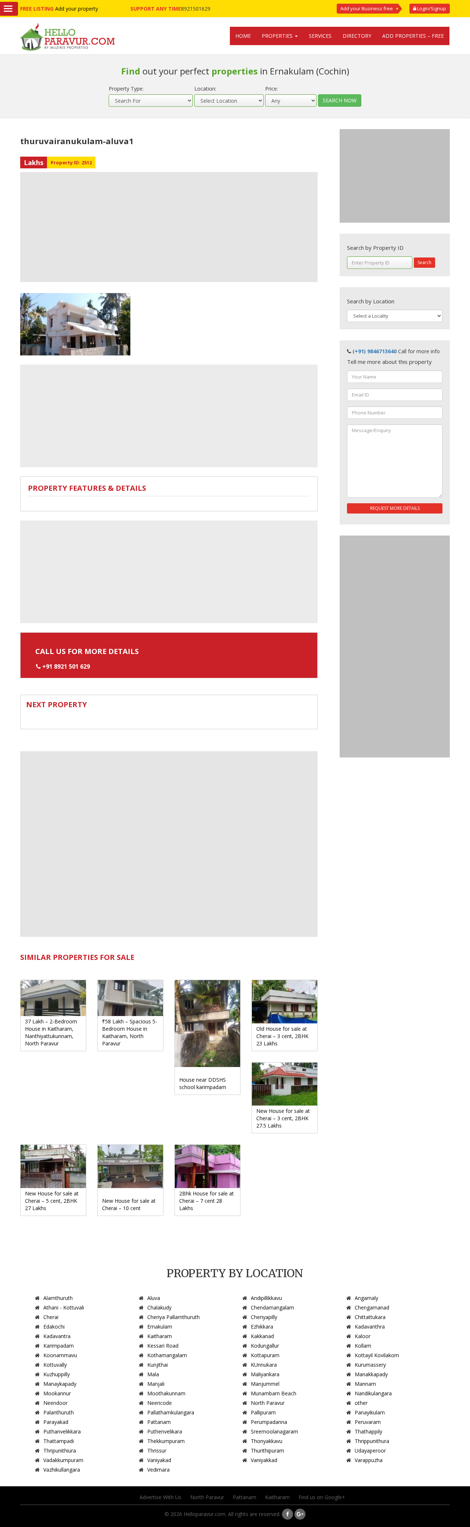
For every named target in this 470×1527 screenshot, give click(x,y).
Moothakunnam (166, 1393)
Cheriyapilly (264, 1317)
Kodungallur (265, 1345)
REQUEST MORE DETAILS (395, 508)
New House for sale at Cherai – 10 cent (129, 1204)
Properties (278, 35)
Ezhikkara (262, 1326)
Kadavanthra (370, 1326)
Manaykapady (59, 1383)
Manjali (155, 1383)
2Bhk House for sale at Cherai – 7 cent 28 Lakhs (206, 1201)
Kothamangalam (167, 1355)
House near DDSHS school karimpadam (202, 1083)
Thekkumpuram (166, 1441)
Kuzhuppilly (56, 1374)
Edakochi (54, 1326)
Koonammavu (60, 1355)
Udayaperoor (370, 1450)
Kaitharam (159, 1336)
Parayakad (55, 1421)
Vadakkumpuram (63, 1460)
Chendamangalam (272, 1307)
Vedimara (158, 1469)
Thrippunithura (372, 1441)
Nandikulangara (373, 1393)
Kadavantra (56, 1336)
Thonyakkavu (266, 1441)
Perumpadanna (269, 1421)
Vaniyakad (159, 1460)
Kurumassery (370, 1364)
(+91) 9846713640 (374, 351)
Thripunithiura (59, 1450)
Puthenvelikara (164, 1431)
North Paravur (268, 1402)
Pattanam (159, 1421)
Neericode (159, 1402)
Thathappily (368, 1431)
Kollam (363, 1345)
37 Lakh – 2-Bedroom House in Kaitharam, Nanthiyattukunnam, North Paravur (51, 1032)
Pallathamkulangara (170, 1412)
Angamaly (366, 1297)
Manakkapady (371, 1374)
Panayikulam (370, 1412)
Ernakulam (159, 1326)
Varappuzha (369, 1460)
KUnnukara (264, 1364)
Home (243, 35)
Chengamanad (372, 1307)
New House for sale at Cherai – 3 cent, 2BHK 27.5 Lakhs (283, 1118)
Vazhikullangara (61, 1469)
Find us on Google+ (322, 1497)
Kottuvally (55, 1364)
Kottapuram (265, 1355)
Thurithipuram (267, 1450)
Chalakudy (159, 1307)
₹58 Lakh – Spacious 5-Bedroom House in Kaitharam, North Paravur (129, 1032)
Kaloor (362, 1336)
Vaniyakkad (264, 1460)
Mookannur (57, 1393)
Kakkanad (262, 1336)
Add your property (76, 8)
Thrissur (156, 1450)
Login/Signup (431, 8)
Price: (271, 88)
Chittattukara (370, 1317)
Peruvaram (368, 1421)
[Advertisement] (169, 227)
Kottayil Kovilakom (377, 1355)
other (361, 1402)
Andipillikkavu (266, 1297)
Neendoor (55, 1402)
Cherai (50, 1317)
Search (424, 262)
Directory (357, 35)
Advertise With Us (160, 1497)
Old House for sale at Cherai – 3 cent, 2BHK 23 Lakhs (282, 1036)
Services (320, 35)
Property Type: (126, 88)
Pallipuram (263, 1412)
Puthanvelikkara (62, 1431)
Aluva (153, 1297)
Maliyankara (265, 1374)
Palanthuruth (58, 1412)
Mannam (365, 1383)
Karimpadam (58, 1345)
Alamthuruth (58, 1297)
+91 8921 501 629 (66, 666)
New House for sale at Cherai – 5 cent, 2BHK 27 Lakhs (52, 1201)
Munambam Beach (273, 1393)
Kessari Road (162, 1345)
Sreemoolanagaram (274, 1431)
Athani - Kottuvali (63, 1307)
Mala (153, 1374)
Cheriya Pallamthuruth (173, 1317)
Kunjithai (157, 1364)
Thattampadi (58, 1441)
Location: (205, 88)
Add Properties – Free (413, 35)
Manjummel (265, 1383)
